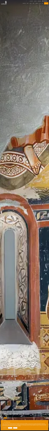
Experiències (37, 3)
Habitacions (24, 3)
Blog (42, 3)
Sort (40, 3)
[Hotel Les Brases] (4, 4)
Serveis (27, 3)
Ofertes (30, 3)
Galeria (33, 3)
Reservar (46, 3)
